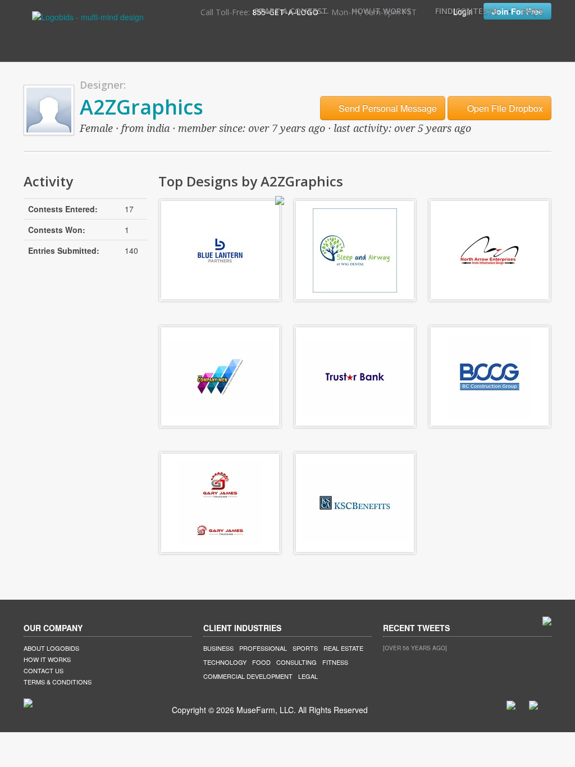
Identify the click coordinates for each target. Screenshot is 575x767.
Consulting (296, 662)
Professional (263, 647)
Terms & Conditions (58, 681)
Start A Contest (290, 11)
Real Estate (343, 647)
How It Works (381, 11)
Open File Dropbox (504, 108)
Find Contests (466, 11)
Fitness (335, 662)
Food (261, 662)
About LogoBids (51, 647)
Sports (305, 647)
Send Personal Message (386, 108)
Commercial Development (248, 676)
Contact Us (43, 670)
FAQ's (532, 11)
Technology (225, 662)
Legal (308, 676)
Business (218, 647)
